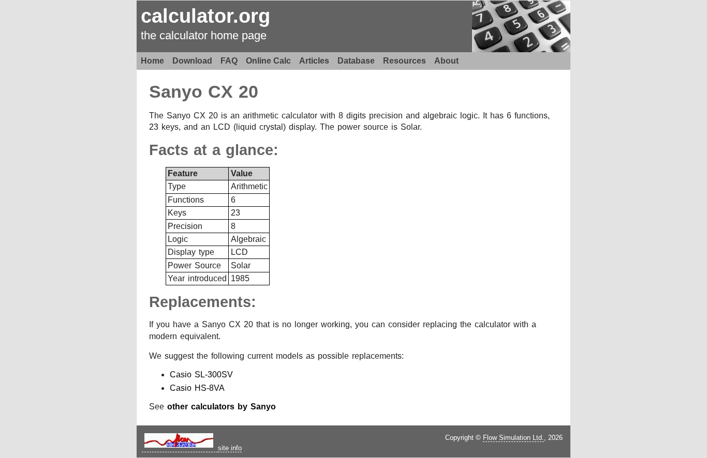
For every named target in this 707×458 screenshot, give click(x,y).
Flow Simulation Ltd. (513, 437)
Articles (314, 60)
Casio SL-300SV (201, 374)
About (446, 60)
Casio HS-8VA (197, 388)
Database (356, 60)
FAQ (229, 60)
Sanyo (175, 91)
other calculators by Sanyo (221, 406)
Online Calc (268, 60)
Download (192, 60)
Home (152, 60)
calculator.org (205, 16)
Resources (404, 60)
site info (230, 448)
